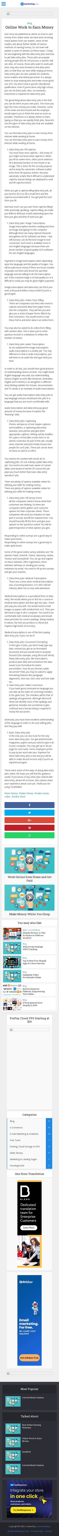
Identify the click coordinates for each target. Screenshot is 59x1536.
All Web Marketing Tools (18, 1531)
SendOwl (26, 1451)
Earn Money (12, 793)
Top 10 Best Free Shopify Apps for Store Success (34, 962)
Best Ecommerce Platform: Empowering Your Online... (34, 991)
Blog (29, 23)
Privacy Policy (37, 1531)
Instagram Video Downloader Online (32, 976)
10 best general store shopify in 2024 (33, 1004)
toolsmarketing (43, 1526)
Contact (48, 1531)
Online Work (19, 796)
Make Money (26, 793)
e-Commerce (34, 930)
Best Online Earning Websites (31, 1426)
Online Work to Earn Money (32, 1439)
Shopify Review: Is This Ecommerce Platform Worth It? (34, 935)
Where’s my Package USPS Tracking (33, 948)
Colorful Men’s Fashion (33, 1397)
